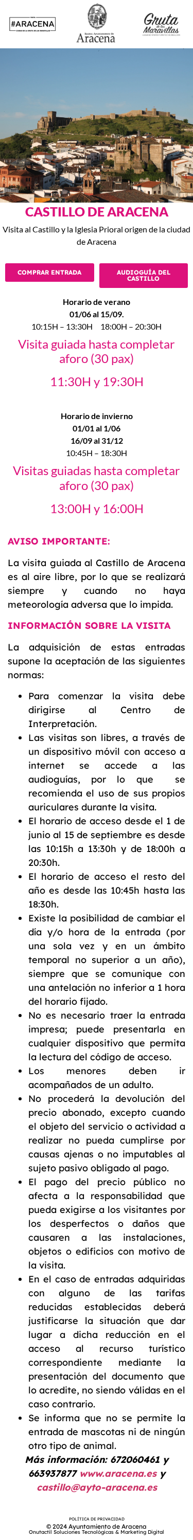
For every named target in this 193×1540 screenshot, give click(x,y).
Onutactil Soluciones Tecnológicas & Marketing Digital (96, 1532)
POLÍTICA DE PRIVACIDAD (97, 1518)
